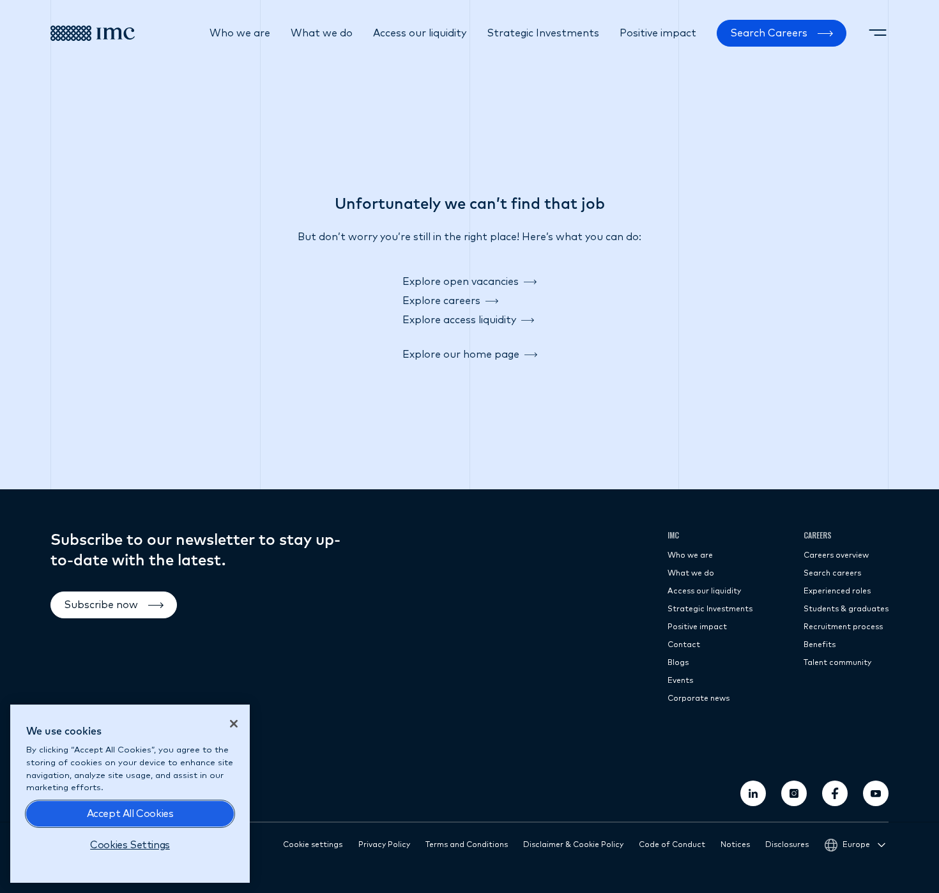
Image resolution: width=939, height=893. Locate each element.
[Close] (234, 724)
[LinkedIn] (753, 793)
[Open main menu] (878, 33)
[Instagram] (794, 793)
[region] (130, 794)
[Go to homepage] (92, 33)
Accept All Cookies (130, 814)
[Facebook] (835, 793)
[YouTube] (876, 793)
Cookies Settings (130, 845)
